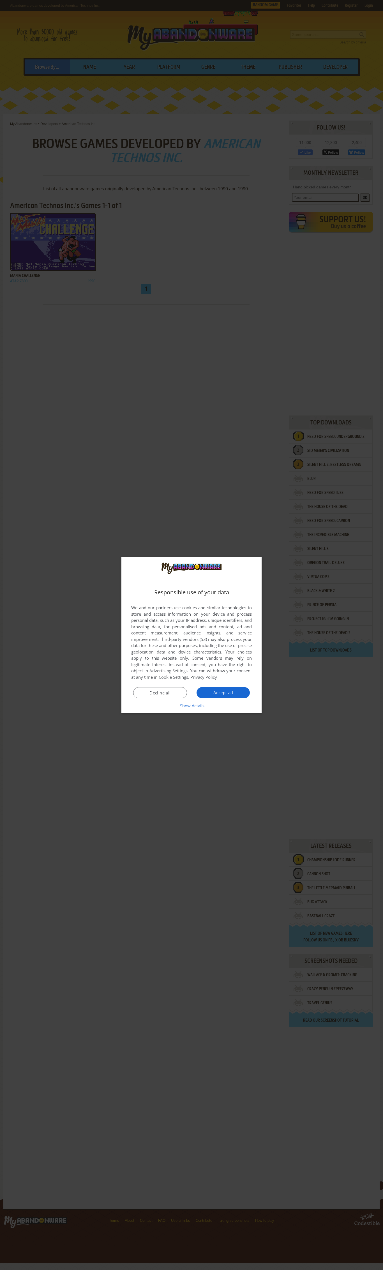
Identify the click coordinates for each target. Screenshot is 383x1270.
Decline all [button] (159, 693)
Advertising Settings (168, 670)
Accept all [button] (223, 692)
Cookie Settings (173, 677)
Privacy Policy (203, 677)
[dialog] (191, 635)
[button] (191, 706)
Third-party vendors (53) (183, 639)
